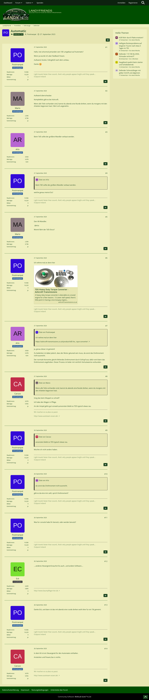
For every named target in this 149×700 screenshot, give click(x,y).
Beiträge (9, 74)
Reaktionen (10, 72)
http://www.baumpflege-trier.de (46, 591)
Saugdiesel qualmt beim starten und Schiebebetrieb (131, 63)
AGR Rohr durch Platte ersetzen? (131, 37)
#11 (105, 517)
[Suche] (143, 2)
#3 (106, 132)
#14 (105, 648)
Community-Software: (74, 697)
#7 (106, 326)
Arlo (37, 225)
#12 (105, 561)
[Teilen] (108, 40)
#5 (106, 217)
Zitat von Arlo (44, 180)
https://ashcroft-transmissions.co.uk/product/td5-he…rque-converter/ (62, 341)
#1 (106, 47)
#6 (106, 258)
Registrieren (133, 3)
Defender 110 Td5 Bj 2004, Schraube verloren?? (129, 55)
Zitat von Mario (44, 383)
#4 (106, 173)
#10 (105, 474)
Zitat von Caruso (45, 437)
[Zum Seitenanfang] (145, 697)
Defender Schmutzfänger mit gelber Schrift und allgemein (130, 71)
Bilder (8, 77)
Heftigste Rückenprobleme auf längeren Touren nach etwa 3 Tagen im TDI (130, 45)
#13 (105, 605)
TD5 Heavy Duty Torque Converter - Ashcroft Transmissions (51, 290)
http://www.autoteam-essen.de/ (46, 416)
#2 (106, 91)
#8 (106, 376)
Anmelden (121, 3)
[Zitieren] (105, 81)
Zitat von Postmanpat (47, 332)
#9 (106, 430)
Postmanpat (31, 34)
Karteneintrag (11, 121)
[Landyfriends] (74, 14)
